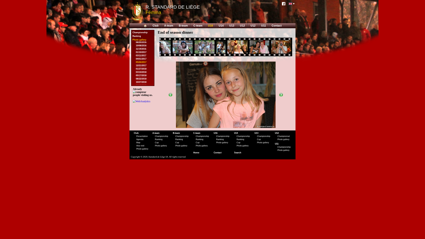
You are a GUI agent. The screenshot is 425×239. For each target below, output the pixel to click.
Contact (277, 25)
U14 (221, 25)
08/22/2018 (141, 79)
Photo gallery (142, 149)
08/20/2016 (141, 42)
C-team (197, 25)
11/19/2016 (141, 49)
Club (156, 25)
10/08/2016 (141, 45)
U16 (210, 25)
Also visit (140, 146)
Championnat (283, 136)
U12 (242, 25)
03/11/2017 (141, 55)
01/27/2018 (141, 69)
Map (138, 142)
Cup (157, 142)
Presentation (142, 136)
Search (237, 152)
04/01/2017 (141, 59)
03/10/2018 (141, 72)
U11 (263, 25)
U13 (231, 25)
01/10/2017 (141, 52)
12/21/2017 (141, 65)
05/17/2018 (141, 75)
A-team (168, 25)
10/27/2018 (141, 82)
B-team (183, 25)
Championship (140, 32)
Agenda (139, 139)
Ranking (136, 36)
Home (196, 152)
